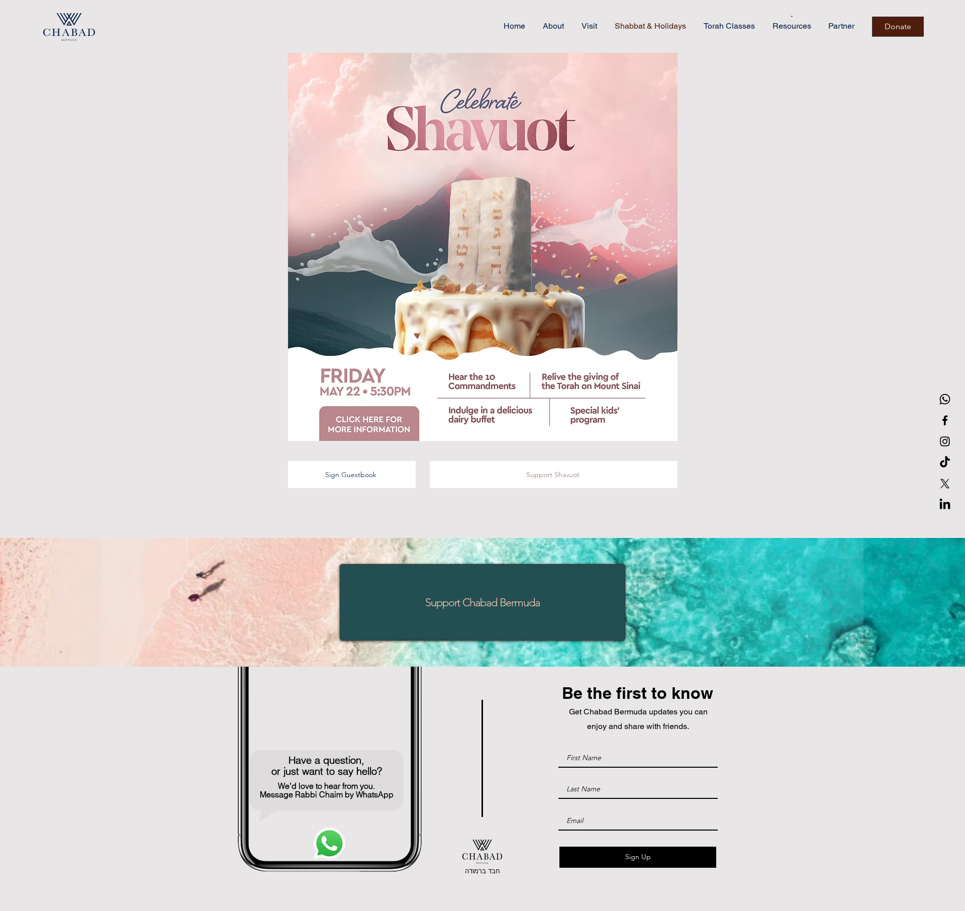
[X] (944, 483)
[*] (771, 18)
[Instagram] (944, 441)
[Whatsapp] (944, 399)
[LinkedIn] (944, 504)
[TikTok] (944, 462)
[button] (483, 247)
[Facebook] (944, 420)
